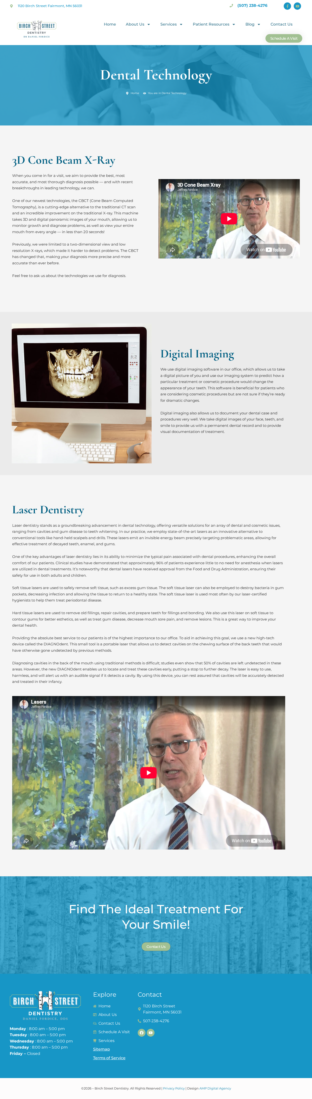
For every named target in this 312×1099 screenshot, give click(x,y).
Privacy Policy (174, 1088)
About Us (135, 24)
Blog (249, 24)
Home (110, 24)
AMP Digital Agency (215, 1088)
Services (168, 24)
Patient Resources (211, 24)
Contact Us (281, 24)
